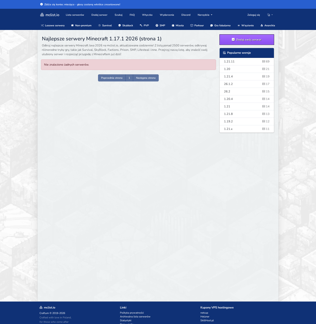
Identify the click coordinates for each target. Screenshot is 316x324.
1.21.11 (247, 62)
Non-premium (82, 25)
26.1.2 (247, 84)
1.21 (247, 106)
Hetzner (204, 316)
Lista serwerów (75, 15)
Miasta (179, 25)
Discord (185, 15)
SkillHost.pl (207, 320)
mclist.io (52, 14)
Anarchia (269, 25)
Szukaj (118, 15)
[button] (270, 15)
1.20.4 (247, 99)
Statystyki (125, 320)
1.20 (247, 69)
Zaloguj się (253, 15)
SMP (162, 25)
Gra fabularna (222, 25)
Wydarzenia (167, 15)
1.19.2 (247, 121)
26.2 (247, 91)
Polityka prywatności (132, 313)
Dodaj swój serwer (249, 39)
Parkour (199, 25)
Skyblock (127, 25)
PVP (146, 25)
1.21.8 (247, 114)
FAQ (132, 15)
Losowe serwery (54, 25)
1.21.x (247, 129)
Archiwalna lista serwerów (135, 316)
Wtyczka (147, 15)
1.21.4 (247, 77)
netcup (204, 313)
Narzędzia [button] (204, 15)
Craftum (44, 313)
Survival (106, 25)
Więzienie (247, 25)
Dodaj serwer (99, 15)
